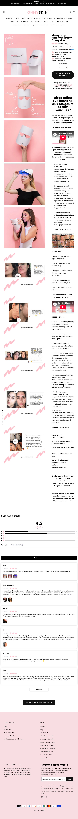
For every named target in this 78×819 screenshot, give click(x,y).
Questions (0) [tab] (17, 545)
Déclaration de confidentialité (14, 739)
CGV (5, 726)
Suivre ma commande (19, 22)
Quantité (63, 64)
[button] (58, 44)
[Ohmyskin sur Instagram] (42, 797)
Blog (17, 18)
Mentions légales (9, 736)
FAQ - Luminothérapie (59, 22)
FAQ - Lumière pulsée (39, 22)
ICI (69, 486)
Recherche (7, 730)
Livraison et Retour (22, 25)
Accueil (9, 18)
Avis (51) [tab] (4, 545)
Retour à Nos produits (40, 702)
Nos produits (27, 18)
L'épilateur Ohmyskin (43, 18)
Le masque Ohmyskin (63, 18)
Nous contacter (57, 25)
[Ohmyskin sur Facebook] (47, 797)
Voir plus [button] (69, 594)
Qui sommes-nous (40, 25)
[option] (39, 3)
